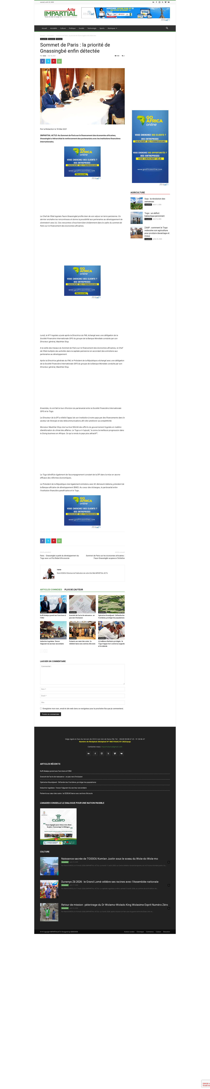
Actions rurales (129, 932)
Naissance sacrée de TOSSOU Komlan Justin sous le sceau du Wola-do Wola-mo (109, 858)
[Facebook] (156, 2)
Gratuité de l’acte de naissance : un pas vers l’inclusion (61, 777)
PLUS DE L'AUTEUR (74, 589)
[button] (167, 28)
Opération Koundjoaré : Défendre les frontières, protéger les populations (68, 782)
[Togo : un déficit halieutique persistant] (137, 218)
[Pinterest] (53, 61)
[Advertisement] (82, 197)
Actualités (50, 35)
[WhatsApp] (59, 61)
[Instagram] (159, 2)
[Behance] (153, 2)
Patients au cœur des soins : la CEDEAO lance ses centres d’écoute (66, 793)
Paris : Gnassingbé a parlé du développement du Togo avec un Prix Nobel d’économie (59, 557)
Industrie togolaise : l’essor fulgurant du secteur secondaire (63, 788)
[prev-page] (41, 651)
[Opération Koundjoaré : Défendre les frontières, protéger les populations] (111, 604)
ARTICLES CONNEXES (51, 589)
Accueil (44, 28)
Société (81, 28)
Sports (102, 28)
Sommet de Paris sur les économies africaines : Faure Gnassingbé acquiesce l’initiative (105, 557)
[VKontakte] (168, 2)
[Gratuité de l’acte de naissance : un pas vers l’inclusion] (82, 604)
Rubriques (111, 28)
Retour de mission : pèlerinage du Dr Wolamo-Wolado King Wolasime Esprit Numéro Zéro (114, 904)
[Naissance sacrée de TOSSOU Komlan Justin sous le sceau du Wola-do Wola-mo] (49, 866)
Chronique (140, 932)
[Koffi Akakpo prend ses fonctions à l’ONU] (53, 604)
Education (166, 932)
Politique (72, 28)
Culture (63, 28)
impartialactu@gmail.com (111, 747)
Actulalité (53, 28)
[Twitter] (162, 2)
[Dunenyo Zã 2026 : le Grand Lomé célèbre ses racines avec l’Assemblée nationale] (49, 889)
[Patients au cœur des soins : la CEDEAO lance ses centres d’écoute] (82, 630)
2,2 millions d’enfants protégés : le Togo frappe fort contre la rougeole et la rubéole (111, 643)
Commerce (150, 932)
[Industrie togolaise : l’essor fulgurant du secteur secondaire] (53, 630)
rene (44, 56)
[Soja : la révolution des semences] (137, 203)
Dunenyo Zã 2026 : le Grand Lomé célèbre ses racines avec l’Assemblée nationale (109, 881)
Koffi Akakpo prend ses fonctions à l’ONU (56, 771)
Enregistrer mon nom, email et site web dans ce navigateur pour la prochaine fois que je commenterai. (83, 708)
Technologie (92, 28)
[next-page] (45, 651)
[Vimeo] (165, 2)
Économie (51, 39)
